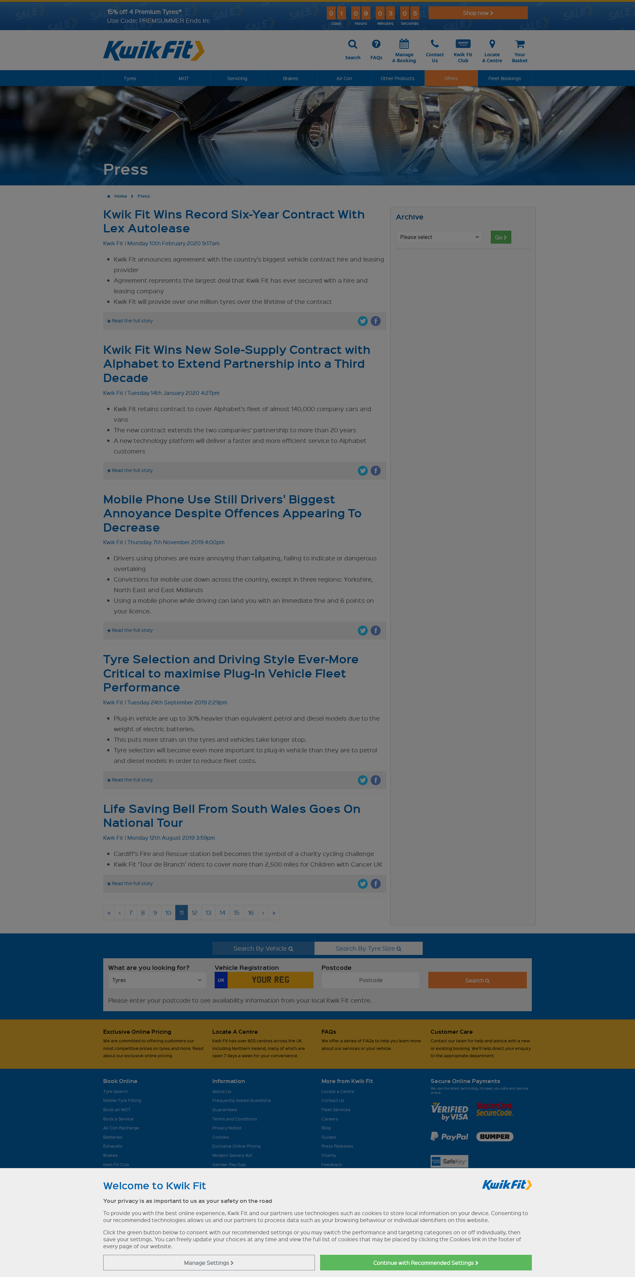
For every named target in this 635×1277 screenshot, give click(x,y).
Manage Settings (207, 1262)
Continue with (424, 1262)
